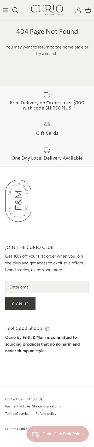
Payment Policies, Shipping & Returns (33, 406)
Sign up (20, 304)
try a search (46, 53)
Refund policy (46, 414)
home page (73, 47)
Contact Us (13, 399)
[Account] (77, 10)
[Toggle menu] (5, 10)
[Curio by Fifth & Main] (47, 10)
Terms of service (17, 414)
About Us (35, 399)
